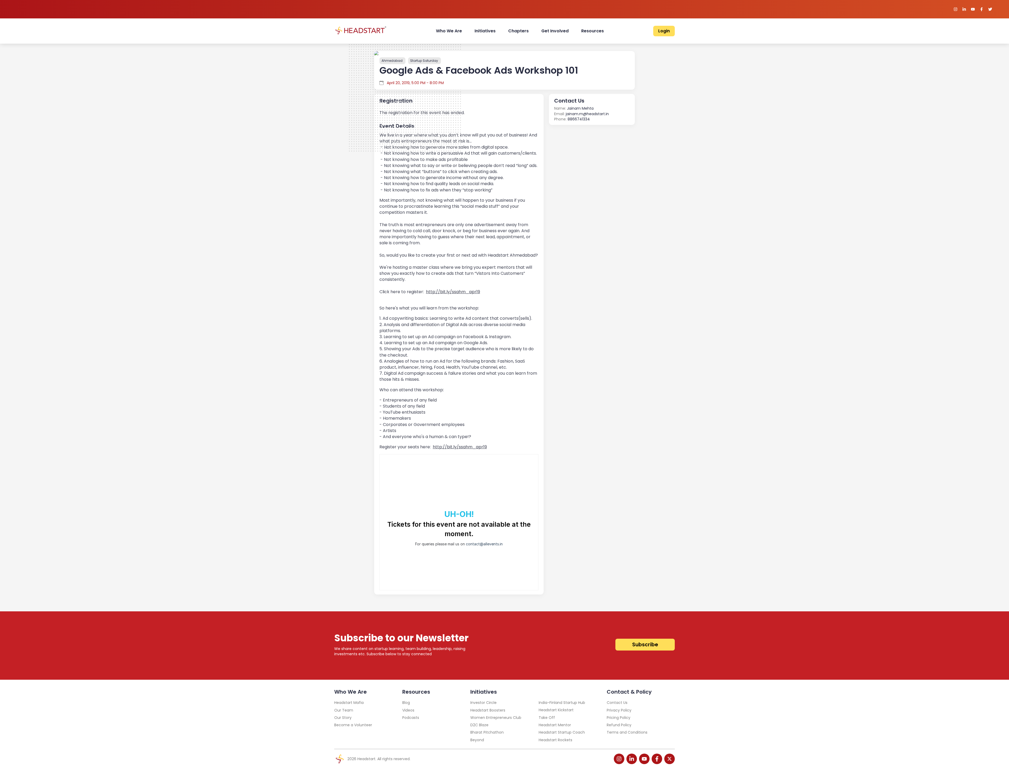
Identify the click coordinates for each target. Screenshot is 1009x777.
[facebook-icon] (657, 759)
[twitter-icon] (669, 759)
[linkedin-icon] (631, 759)
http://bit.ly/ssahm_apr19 (453, 292)
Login (664, 31)
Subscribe (645, 644)
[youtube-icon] (644, 759)
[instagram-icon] (619, 759)
